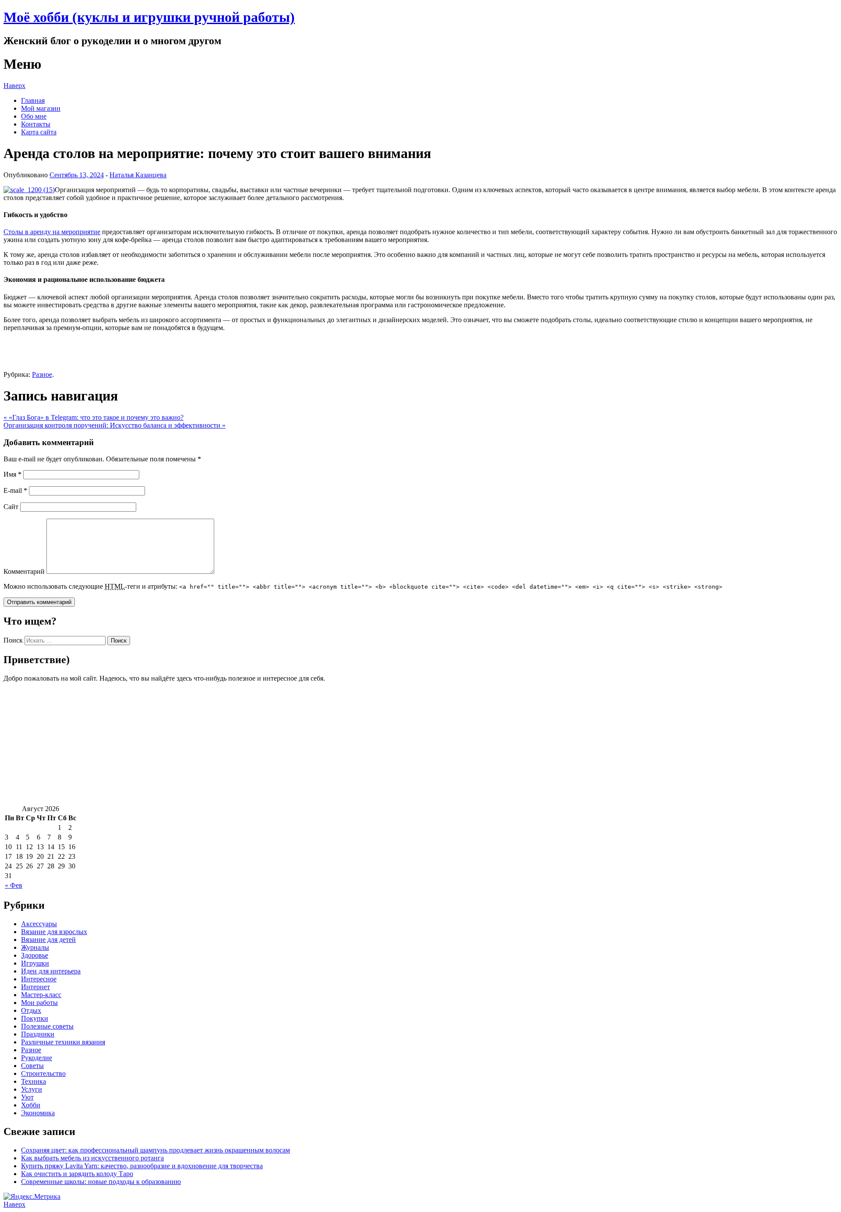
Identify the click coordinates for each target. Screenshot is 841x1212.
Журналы (35, 947)
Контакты (35, 124)
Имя (12, 474)
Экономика (38, 1113)
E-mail (15, 490)
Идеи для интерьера (51, 971)
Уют (27, 1097)
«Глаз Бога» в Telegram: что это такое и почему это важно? (94, 417)
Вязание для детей (48, 939)
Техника (33, 1081)
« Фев (13, 885)
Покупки (34, 1018)
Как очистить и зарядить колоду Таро (77, 1173)
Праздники (37, 1034)
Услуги (31, 1089)
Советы (32, 1065)
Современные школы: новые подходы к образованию (101, 1181)
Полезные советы (47, 1026)
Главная (33, 100)
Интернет (35, 987)
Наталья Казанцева (138, 175)
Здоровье (34, 955)
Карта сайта (39, 132)
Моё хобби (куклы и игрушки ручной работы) (149, 17)
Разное (42, 374)
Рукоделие (36, 1057)
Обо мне (33, 116)
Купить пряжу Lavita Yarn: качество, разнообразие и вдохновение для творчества (142, 1166)
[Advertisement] (266, 743)
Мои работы (39, 1002)
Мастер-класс (41, 994)
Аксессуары (39, 923)
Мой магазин (40, 108)
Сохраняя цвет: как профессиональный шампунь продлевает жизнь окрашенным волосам (155, 1150)
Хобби (30, 1105)
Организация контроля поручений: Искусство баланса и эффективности (115, 425)
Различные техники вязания (63, 1042)
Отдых (31, 1010)
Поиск (13, 640)
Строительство (43, 1073)
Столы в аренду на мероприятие (52, 231)
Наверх (14, 85)
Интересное (39, 979)
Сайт (11, 506)
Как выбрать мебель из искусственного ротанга (92, 1158)
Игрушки (35, 963)
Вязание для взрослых (54, 931)
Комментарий (24, 571)
